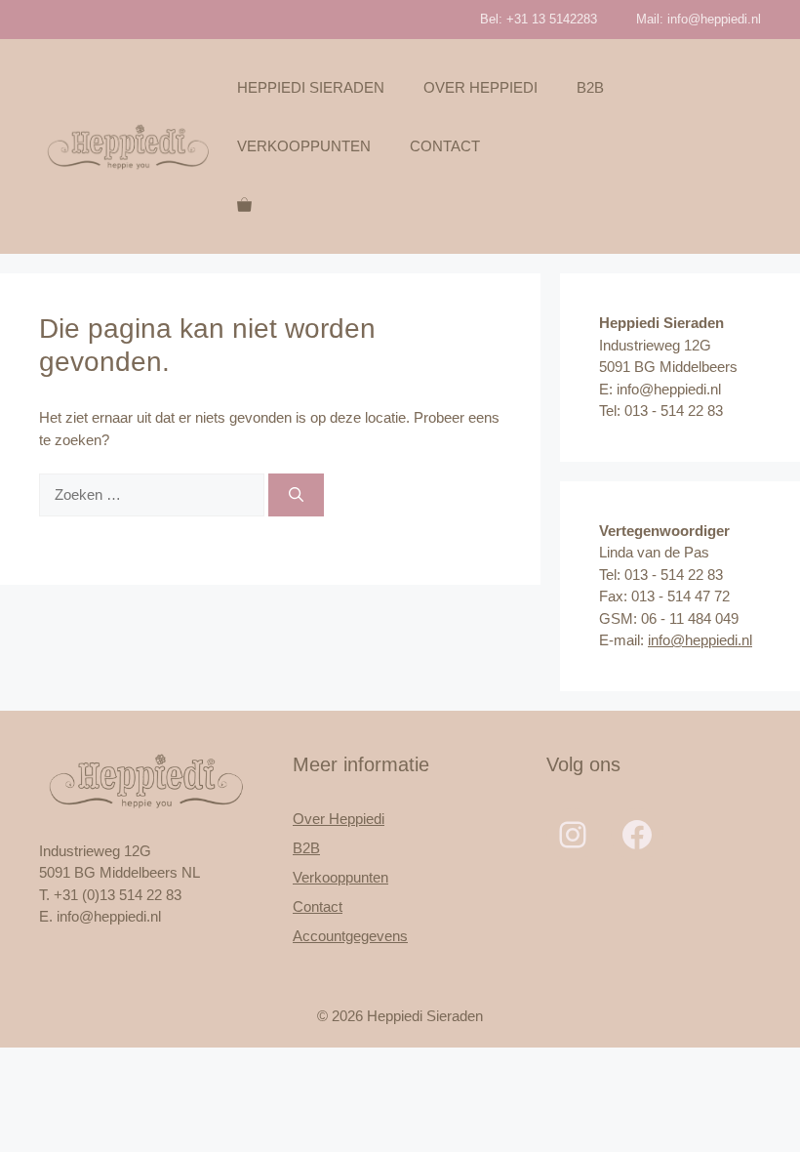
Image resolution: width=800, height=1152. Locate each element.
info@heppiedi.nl (700, 640)
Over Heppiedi (480, 87)
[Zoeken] (296, 495)
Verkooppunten (304, 146)
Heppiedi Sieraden (310, 87)
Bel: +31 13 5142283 (538, 19)
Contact (445, 146)
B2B (590, 87)
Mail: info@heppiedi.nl (698, 19)
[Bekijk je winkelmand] (244, 205)
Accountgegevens (350, 935)
